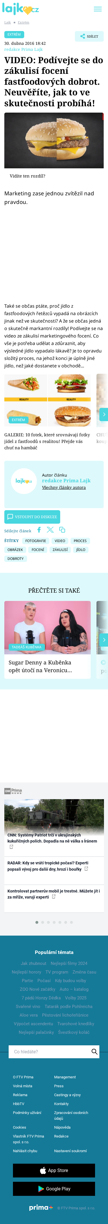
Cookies (19, 1127)
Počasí (44, 980)
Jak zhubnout (33, 963)
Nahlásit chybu (25, 1151)
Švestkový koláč (74, 1032)
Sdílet (86, 38)
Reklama (20, 1095)
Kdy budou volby (70, 980)
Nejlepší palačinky (36, 1032)
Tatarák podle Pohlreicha (68, 1006)
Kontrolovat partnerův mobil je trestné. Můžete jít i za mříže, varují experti (53, 894)
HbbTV (18, 1104)
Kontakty (61, 1104)
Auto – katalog (74, 989)
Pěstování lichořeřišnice (65, 1015)
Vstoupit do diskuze (36, 516)
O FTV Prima (23, 1077)
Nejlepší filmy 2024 (69, 963)
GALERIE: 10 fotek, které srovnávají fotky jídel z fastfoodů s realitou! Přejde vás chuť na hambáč (47, 441)
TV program (57, 972)
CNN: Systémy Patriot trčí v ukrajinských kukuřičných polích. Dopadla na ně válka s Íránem (52, 838)
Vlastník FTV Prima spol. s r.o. (28, 1139)
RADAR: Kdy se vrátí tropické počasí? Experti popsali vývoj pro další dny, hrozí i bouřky (47, 866)
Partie (27, 980)
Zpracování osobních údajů (71, 1116)
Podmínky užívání (27, 1113)
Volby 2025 (75, 998)
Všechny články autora (64, 487)
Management (65, 1077)
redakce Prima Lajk (23, 49)
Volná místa (22, 1086)
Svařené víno (28, 1006)
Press (59, 1086)
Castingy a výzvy (67, 1095)
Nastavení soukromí (70, 1151)
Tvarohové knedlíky (75, 1023)
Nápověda (62, 1127)
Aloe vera (29, 1015)
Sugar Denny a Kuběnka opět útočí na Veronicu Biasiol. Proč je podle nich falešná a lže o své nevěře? (43, 666)
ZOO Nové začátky (37, 989)
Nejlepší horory (26, 972)
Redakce (61, 1136)
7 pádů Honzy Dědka (41, 998)
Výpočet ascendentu (33, 1023)
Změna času (84, 972)
